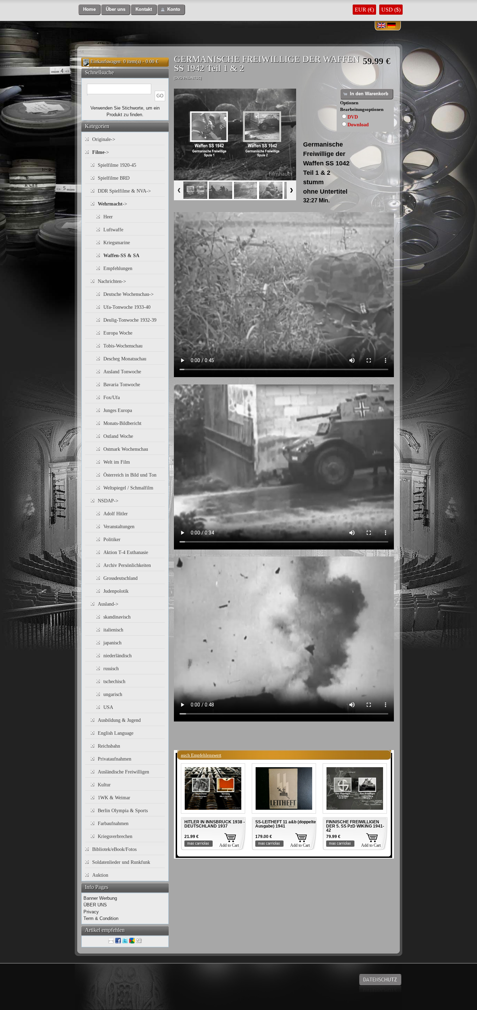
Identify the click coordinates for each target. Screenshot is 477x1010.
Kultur (104, 784)
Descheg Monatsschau (124, 358)
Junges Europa (117, 410)
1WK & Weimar (114, 797)
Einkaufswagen (105, 61)
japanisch (112, 642)
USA (108, 707)
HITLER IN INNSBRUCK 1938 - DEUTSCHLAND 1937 (214, 824)
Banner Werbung (100, 898)
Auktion (100, 875)
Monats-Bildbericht (122, 423)
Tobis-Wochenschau (122, 346)
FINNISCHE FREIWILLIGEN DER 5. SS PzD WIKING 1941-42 (355, 826)
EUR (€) (364, 10)
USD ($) (391, 10)
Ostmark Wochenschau (125, 449)
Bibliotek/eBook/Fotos (114, 849)
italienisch (113, 630)
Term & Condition (100, 918)
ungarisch (112, 694)
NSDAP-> (108, 500)
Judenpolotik (116, 591)
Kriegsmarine (116, 242)
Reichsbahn (109, 746)
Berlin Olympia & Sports (123, 810)
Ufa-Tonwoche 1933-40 (127, 307)
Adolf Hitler (115, 513)
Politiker (111, 539)
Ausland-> (108, 604)
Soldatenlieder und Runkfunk (121, 862)
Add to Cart (229, 845)
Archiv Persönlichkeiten (127, 565)
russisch (111, 668)
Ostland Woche (118, 436)
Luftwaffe (113, 229)
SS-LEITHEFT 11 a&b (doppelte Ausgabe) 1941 (285, 824)
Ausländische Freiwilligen (123, 772)
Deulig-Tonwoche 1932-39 (129, 320)
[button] (89, 9)
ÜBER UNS (95, 904)
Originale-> (103, 139)
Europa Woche (117, 333)
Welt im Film (116, 462)
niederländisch (117, 655)
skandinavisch (117, 617)
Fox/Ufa (111, 397)
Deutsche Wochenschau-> (128, 294)
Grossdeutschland (120, 578)
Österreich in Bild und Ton (129, 475)
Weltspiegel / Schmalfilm (128, 488)
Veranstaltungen (118, 526)
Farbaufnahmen (113, 823)
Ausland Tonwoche (122, 371)
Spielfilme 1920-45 (117, 165)
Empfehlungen (117, 268)
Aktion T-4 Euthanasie (125, 552)
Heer (108, 216)
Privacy (91, 911)
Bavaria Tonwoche (121, 384)
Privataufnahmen (114, 759)
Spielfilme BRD (114, 178)
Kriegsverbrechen (115, 836)
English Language (115, 733)
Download (358, 124)
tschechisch (114, 681)
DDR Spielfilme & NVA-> (124, 191)
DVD (352, 117)
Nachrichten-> (112, 281)
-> (100, 152)
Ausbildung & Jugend (119, 720)
